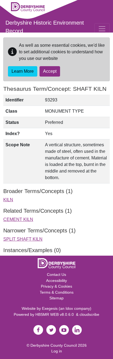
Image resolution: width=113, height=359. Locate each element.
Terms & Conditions (57, 292)
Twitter (51, 330)
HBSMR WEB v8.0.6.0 (55, 314)
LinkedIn (77, 330)
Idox (69, 308)
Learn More (23, 71)
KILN (8, 199)
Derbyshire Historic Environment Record (44, 27)
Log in (56, 351)
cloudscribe (89, 314)
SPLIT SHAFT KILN (23, 239)
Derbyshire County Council (53, 345)
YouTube (64, 330)
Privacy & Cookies (56, 286)
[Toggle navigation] (102, 28)
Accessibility (56, 280)
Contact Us (56, 274)
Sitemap (56, 298)
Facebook (38, 330)
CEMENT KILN (18, 219)
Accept (49, 71)
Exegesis (50, 308)
